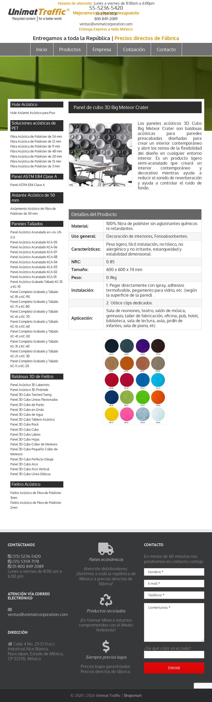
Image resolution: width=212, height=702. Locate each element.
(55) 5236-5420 (26, 556)
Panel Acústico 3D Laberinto (29, 385)
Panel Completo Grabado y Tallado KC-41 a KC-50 (34, 333)
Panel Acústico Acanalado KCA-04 (33, 262)
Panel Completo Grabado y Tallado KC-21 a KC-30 (34, 353)
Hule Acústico (24, 104)
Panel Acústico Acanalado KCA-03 (33, 267)
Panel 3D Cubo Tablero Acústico (32, 419)
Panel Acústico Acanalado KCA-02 (33, 272)
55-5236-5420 (106, 7)
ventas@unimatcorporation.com (106, 24)
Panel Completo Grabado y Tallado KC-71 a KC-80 (34, 304)
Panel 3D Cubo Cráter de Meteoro (33, 444)
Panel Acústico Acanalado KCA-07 (33, 252)
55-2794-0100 (106, 13)
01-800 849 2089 (28, 566)
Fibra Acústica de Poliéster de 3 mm (35, 166)
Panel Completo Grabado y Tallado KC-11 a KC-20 (34, 363)
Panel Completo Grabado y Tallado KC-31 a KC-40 (34, 344)
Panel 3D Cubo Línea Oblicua (30, 474)
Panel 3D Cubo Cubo (24, 429)
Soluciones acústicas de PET (34, 125)
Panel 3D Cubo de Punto (27, 405)
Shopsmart (133, 695)
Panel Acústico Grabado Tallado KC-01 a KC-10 (36, 284)
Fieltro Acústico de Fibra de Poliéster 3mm (35, 495)
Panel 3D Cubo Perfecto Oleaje (32, 459)
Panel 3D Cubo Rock (24, 424)
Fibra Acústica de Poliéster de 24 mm (36, 136)
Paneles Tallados (27, 223)
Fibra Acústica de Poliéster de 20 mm (36, 156)
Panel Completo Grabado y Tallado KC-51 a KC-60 (34, 324)
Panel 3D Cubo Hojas (25, 439)
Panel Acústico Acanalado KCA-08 (33, 257)
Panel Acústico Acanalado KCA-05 (33, 242)
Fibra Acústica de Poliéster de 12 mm (35, 141)
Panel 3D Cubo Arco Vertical (29, 469)
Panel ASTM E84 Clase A (34, 176)
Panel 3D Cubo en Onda (27, 410)
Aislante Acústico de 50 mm (33, 197)
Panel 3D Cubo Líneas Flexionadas (34, 400)
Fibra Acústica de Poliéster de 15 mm (35, 161)
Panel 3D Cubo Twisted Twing (30, 395)
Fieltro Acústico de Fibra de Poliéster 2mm (35, 505)
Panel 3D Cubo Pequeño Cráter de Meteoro (34, 451)
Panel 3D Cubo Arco (24, 464)
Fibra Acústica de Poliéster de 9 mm (35, 146)
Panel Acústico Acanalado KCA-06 (33, 247)
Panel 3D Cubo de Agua (26, 414)
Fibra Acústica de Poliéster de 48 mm (36, 151)
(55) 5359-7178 (25, 561)
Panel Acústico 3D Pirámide (29, 390)
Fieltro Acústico (26, 484)
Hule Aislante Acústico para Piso (32, 113)
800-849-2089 (106, 19)
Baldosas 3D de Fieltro (32, 376)
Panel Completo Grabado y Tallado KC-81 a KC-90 (34, 294)
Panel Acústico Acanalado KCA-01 (33, 277)
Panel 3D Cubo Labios (25, 434)
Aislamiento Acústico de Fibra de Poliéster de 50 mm (33, 211)
